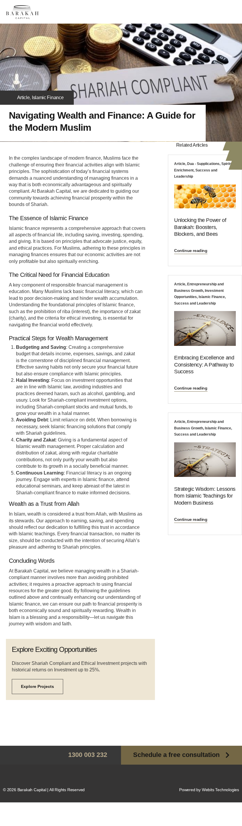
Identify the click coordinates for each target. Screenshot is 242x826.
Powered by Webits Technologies (209, 789)
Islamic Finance (48, 97)
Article (23, 97)
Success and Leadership (195, 303)
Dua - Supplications (203, 164)
